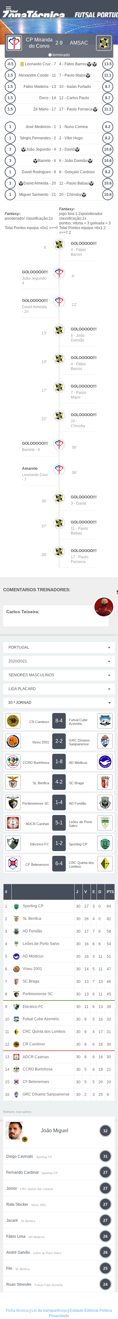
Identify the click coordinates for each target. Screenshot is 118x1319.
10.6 (108, 149)
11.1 (107, 75)
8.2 (107, 127)
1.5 (10, 75)
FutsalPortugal (59, 8)
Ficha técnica (17, 1310)
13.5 (108, 64)
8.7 (107, 86)
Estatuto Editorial (84, 1310)
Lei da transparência (49, 1310)
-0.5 (10, 64)
